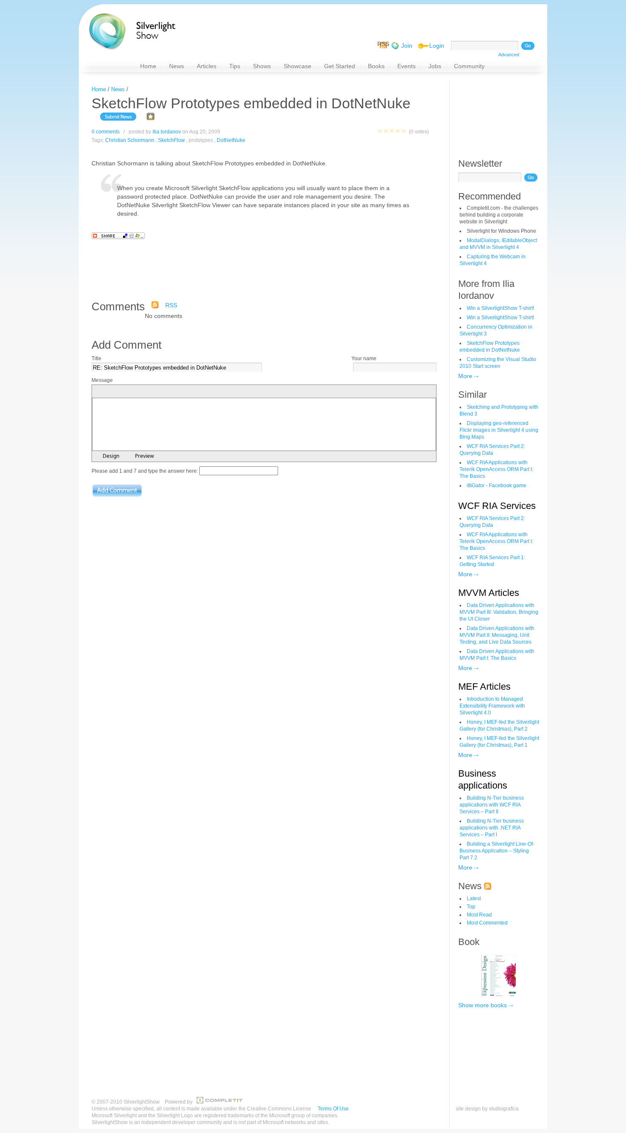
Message (102, 380)
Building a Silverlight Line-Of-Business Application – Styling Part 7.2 (496, 851)
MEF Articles (484, 686)
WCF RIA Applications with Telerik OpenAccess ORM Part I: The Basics (496, 469)
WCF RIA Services (497, 505)
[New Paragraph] (165, 392)
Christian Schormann (129, 140)
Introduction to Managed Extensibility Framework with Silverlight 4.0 (492, 706)
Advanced (508, 54)
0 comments (106, 132)
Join (406, 45)
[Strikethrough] (129, 392)
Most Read (479, 915)
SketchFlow (171, 140)
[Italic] (109, 392)
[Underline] (119, 392)
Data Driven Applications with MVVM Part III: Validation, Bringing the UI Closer (498, 612)
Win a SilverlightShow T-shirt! (500, 308)
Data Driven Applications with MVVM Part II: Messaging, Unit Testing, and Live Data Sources (496, 635)
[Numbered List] (142, 392)
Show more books (482, 1005)
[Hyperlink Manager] (175, 392)
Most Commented (487, 923)
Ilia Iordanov (166, 132)
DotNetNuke (231, 140)
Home (99, 89)
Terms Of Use (333, 1109)
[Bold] (99, 392)
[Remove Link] (186, 392)
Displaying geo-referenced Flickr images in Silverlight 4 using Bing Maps (498, 430)
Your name (363, 358)
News (118, 89)
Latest (474, 899)
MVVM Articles (488, 592)
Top (471, 907)
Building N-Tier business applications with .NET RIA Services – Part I (491, 828)
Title (96, 358)
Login (436, 45)
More (465, 376)
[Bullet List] (152, 392)
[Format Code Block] (198, 392)
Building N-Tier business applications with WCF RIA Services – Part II (491, 805)
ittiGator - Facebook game (496, 485)
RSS (171, 305)
